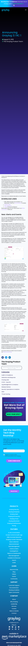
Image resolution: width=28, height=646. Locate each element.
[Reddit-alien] (16, 627)
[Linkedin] (9, 627)
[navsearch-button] (14, 6)
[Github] (16, 629)
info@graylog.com (14, 622)
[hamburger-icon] (25, 10)
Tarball (5, 207)
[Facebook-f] (19, 629)
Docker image (7, 204)
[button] (2, 357)
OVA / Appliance (7, 205)
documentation (17, 203)
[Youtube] (19, 627)
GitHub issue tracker (7, 352)
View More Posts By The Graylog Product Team (11, 368)
